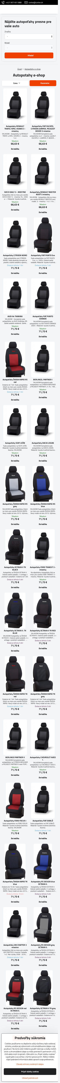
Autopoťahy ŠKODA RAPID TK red (15, 695)
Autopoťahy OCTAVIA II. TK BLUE (15, 631)
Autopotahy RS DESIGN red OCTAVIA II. (15, 1009)
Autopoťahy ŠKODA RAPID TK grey (43, 695)
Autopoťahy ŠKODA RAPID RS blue (42, 505)
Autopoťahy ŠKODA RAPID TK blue (15, 882)
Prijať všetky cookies (30, 1071)
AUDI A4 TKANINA (15, 316)
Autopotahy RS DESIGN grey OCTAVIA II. (43, 946)
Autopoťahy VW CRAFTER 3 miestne (15, 946)
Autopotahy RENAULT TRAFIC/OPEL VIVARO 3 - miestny (15, 128)
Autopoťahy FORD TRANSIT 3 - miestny (43, 568)
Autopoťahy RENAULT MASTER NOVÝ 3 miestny (43, 193)
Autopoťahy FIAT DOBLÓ (43, 820)
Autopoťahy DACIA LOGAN (43, 442)
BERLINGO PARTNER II (15, 757)
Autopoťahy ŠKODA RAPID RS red (15, 380)
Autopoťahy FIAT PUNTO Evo (43, 255)
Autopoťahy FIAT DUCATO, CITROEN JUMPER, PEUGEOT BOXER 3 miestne (43, 128)
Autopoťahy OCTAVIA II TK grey (43, 1008)
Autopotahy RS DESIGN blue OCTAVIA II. (43, 882)
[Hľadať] (41, 9)
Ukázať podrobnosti (30, 1078)
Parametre (44, 83)
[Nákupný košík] (48, 9)
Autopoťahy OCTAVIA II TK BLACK (15, 568)
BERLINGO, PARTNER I (42, 379)
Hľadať (31, 55)
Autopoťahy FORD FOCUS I (15, 820)
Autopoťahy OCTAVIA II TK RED (43, 630)
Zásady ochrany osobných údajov (30, 1064)
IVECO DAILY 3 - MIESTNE (15, 192)
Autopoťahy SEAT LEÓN (15, 442)
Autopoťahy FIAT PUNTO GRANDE (43, 317)
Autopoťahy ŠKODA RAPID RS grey (15, 505)
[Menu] (54, 9)
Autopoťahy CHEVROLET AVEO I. (43, 758)
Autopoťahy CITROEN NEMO (15, 255)
